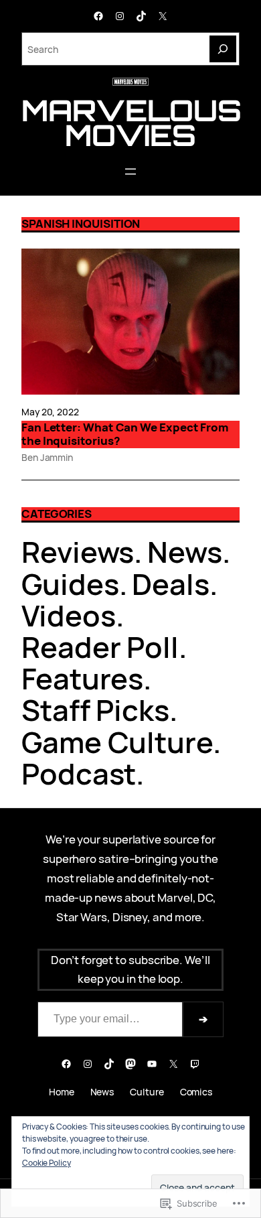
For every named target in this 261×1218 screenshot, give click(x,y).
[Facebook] (98, 16)
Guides (70, 584)
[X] (162, 16)
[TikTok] (141, 16)
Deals (170, 584)
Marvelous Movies (131, 122)
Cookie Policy (46, 1162)
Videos (68, 615)
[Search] (222, 49)
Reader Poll (100, 647)
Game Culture (117, 742)
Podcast (78, 773)
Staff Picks (95, 710)
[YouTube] (152, 1064)
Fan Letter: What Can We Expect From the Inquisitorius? (124, 434)
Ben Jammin (47, 457)
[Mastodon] (130, 1064)
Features (82, 678)
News (184, 551)
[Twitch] (194, 1064)
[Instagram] (119, 16)
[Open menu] (130, 171)
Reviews (77, 551)
